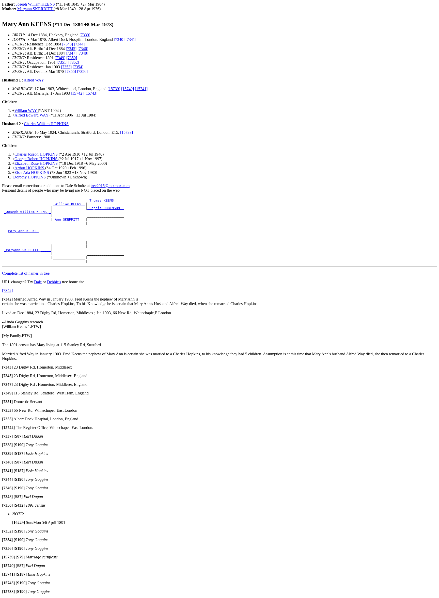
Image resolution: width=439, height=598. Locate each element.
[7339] (85, 35)
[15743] (91, 93)
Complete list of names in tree (26, 273)
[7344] (79, 44)
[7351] (62, 62)
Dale (38, 282)
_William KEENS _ (69, 204)
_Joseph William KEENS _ (27, 212)
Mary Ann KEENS (23, 231)
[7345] (71, 48)
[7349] (60, 58)
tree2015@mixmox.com (110, 186)
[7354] (78, 67)
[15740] (127, 89)
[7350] (71, 58)
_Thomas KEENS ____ (105, 200)
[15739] (113, 89)
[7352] (73, 62)
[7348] (82, 53)
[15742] (77, 93)
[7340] (119, 39)
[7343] (67, 44)
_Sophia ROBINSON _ (105, 208)
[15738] (126, 132)
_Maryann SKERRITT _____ (27, 250)
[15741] (141, 89)
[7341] (131, 39)
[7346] (82, 48)
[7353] (66, 67)
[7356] (82, 71)
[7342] (7, 290)
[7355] (70, 71)
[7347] (71, 53)
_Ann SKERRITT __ (69, 219)
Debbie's (54, 282)
